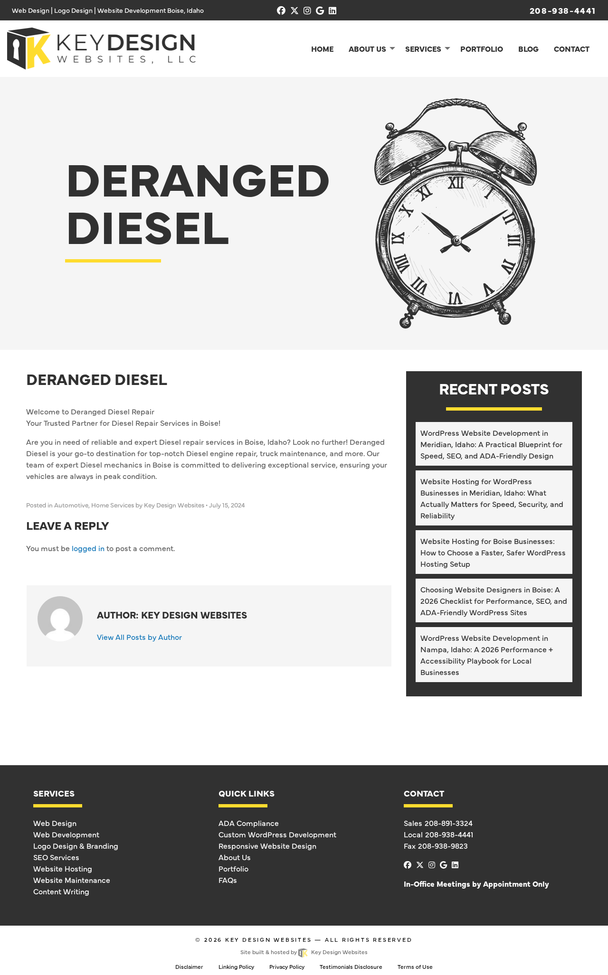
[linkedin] (332, 10)
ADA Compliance (248, 822)
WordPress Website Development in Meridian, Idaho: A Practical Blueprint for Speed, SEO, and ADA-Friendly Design (491, 443)
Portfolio (233, 868)
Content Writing (61, 891)
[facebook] (281, 10)
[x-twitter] (294, 10)
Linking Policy (236, 966)
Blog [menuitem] (528, 48)
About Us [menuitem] (367, 48)
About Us (234, 857)
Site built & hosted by (303, 952)
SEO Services (56, 857)
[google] (320, 10)
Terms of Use (415, 966)
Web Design (54, 822)
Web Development (66, 834)
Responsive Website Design (267, 845)
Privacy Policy (286, 966)
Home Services (112, 504)
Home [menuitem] (322, 48)
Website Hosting (62, 868)
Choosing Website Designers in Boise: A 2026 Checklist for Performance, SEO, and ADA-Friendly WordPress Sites (493, 600)
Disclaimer (189, 966)
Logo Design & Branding (75, 845)
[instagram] (307, 10)
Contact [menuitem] (571, 48)
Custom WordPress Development (277, 834)
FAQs (227, 879)
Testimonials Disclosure (351, 966)
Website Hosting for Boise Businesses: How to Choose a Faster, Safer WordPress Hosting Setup (493, 552)
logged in (88, 548)
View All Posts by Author (139, 636)
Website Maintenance (71, 879)
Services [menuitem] (423, 48)
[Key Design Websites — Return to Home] (101, 47)
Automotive (71, 504)
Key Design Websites (268, 939)
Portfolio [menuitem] (481, 48)
